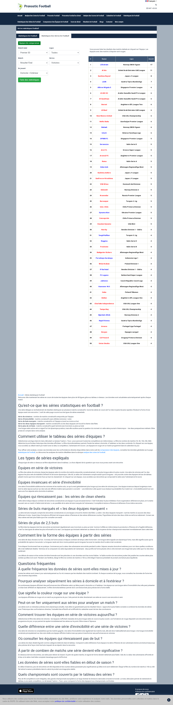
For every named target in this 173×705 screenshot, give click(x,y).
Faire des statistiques (29, 80)
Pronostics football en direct (71, 16)
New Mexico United (104, 116)
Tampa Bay (104, 309)
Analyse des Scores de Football (93, 16)
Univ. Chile (104, 207)
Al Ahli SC (104, 93)
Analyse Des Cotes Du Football (35, 16)
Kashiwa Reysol (104, 76)
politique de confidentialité (65, 701)
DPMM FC (104, 139)
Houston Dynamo (104, 224)
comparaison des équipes (109, 450)
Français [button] (152, 1)
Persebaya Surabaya (104, 258)
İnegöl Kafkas (104, 235)
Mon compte (119, 22)
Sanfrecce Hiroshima (104, 178)
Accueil (19, 16)
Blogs (101, 22)
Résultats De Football (90, 22)
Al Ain (104, 70)
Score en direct (76, 22)
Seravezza (104, 144)
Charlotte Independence (104, 304)
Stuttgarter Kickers (104, 252)
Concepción (104, 218)
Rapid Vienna (104, 321)
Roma (104, 161)
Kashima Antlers (104, 173)
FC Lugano (104, 275)
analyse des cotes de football (94, 452)
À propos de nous (142, 689)
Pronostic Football (37, 6)
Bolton (104, 298)
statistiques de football (26, 452)
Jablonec (104, 281)
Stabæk (104, 127)
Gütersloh (104, 167)
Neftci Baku (104, 121)
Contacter (109, 22)
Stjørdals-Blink (104, 315)
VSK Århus (104, 184)
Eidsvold (104, 190)
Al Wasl (104, 110)
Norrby (104, 230)
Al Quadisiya (104, 99)
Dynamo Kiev (104, 213)
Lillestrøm (104, 65)
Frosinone (104, 247)
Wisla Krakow (104, 264)
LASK (104, 82)
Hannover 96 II (104, 286)
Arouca (104, 326)
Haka (104, 292)
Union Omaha (104, 343)
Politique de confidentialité (145, 691)
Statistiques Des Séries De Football (29, 22)
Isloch (104, 133)
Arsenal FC (104, 156)
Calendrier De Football (113, 16)
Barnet (104, 104)
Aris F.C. (104, 150)
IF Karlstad (104, 269)
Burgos (104, 332)
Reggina (104, 241)
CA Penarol (104, 338)
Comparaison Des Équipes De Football (55, 22)
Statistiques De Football (131, 16)
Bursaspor (104, 201)
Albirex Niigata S (104, 87)
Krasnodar (104, 195)
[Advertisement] (51, 105)
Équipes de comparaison (29, 43)
